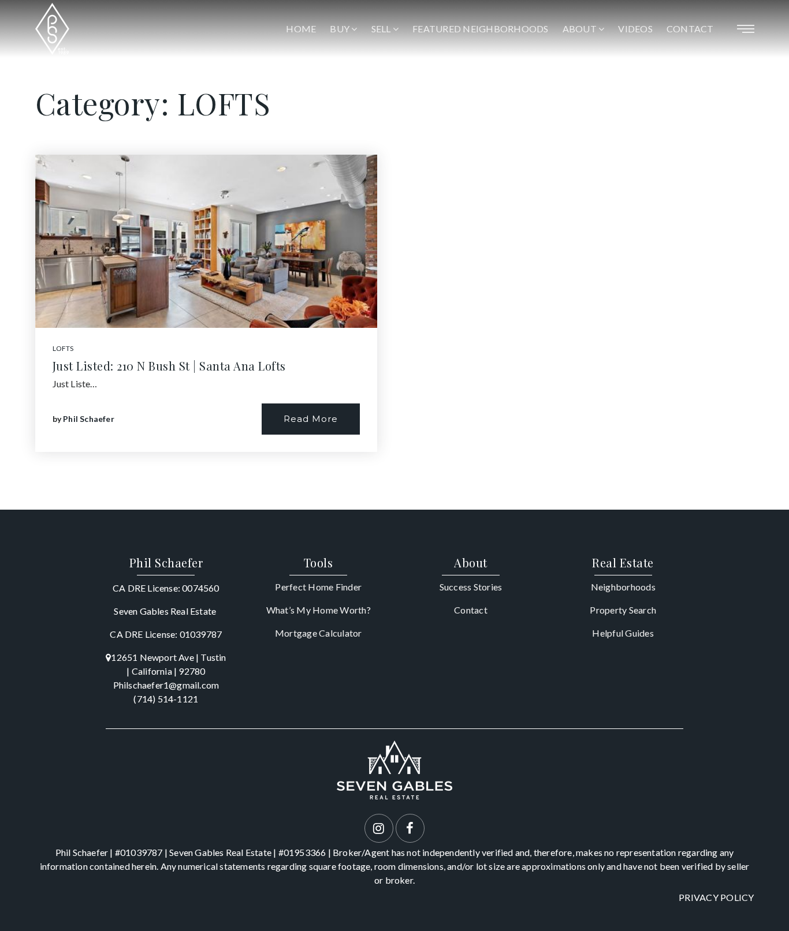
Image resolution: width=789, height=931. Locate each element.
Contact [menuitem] (690, 28)
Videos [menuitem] (635, 28)
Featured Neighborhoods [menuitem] (480, 28)
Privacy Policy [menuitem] (716, 897)
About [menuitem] (581, 28)
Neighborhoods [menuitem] (623, 586)
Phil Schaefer (88, 419)
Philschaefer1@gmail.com (166, 684)
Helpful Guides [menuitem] (623, 632)
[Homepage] (52, 29)
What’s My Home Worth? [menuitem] (318, 609)
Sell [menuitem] (382, 28)
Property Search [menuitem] (623, 609)
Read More (311, 418)
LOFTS (63, 348)
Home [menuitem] (301, 28)
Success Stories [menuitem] (471, 586)
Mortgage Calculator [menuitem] (318, 632)
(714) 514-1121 (165, 698)
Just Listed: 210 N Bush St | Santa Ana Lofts (169, 365)
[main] (394, 255)
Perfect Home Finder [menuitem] (318, 586)
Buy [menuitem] (340, 28)
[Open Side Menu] (745, 29)
